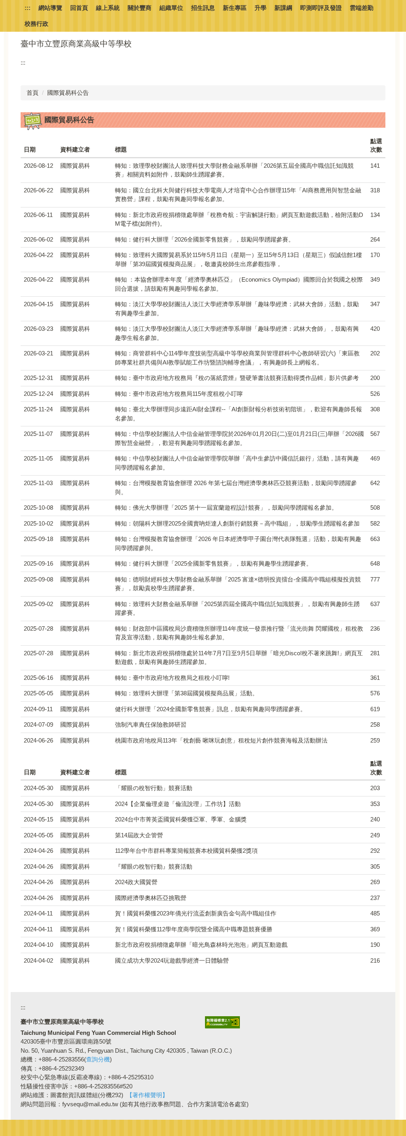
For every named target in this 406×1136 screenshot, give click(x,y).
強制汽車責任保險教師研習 (150, 724)
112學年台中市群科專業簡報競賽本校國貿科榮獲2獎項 (186, 850)
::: (28, 7)
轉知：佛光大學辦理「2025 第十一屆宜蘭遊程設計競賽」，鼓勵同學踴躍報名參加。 (226, 507)
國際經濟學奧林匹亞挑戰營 (150, 897)
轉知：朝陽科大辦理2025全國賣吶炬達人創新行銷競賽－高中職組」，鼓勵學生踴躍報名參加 (237, 523)
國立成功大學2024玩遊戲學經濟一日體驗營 (172, 960)
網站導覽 (50, 7)
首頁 (32, 92)
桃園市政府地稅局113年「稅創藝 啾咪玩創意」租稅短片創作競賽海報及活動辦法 (221, 740)
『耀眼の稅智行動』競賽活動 (153, 866)
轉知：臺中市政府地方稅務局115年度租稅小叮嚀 (179, 393)
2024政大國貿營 (136, 882)
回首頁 (79, 7)
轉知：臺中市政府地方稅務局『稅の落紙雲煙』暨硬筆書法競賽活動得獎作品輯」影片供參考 (237, 377)
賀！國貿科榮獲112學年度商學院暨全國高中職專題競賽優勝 (193, 929)
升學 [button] (260, 7)
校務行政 (36, 23)
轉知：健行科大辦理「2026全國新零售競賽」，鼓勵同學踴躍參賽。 (204, 239)
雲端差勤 (361, 7)
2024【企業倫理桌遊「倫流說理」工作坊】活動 (178, 803)
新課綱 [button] (283, 7)
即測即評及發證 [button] (321, 7)
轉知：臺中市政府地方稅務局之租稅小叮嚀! (172, 677)
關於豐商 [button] (139, 7)
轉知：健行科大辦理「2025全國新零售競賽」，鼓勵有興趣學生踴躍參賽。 (213, 563)
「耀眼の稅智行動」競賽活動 (153, 788)
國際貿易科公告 (68, 92)
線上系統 (108, 7)
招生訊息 (203, 7)
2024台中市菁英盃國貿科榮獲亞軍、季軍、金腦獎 (181, 819)
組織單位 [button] (171, 7)
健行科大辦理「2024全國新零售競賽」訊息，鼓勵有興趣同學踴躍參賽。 (210, 709)
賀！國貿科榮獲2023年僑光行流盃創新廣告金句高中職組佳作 (195, 913)
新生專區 (235, 7)
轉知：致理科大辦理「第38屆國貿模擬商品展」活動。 (186, 693)
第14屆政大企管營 (139, 835)
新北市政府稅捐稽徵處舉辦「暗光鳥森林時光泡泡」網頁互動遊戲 (201, 944)
